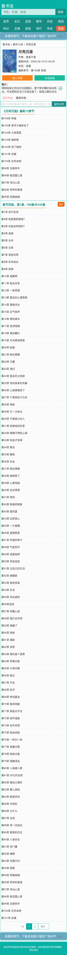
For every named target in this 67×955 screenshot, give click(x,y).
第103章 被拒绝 (10, 139)
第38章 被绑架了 (10, 475)
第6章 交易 (7, 247)
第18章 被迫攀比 (10, 333)
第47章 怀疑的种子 (11, 540)
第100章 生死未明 (11, 161)
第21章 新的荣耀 (10, 354)
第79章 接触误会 (10, 761)
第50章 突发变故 (10, 561)
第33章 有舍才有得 (11, 440)
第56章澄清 (7, 604)
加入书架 (17, 78)
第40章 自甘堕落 (10, 490)
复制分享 (59, 104)
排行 (39, 28)
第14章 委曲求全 (10, 304)
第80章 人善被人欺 (11, 768)
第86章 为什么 (9, 811)
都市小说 (18, 44)
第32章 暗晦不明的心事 (14, 433)
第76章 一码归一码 (11, 739)
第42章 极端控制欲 (11, 504)
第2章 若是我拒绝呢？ (13, 219)
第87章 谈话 (8, 818)
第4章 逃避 (7, 233)
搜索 (60, 12)
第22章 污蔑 (8, 361)
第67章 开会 (8, 682)
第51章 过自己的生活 (13, 568)
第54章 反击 (8, 590)
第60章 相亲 (8, 632)
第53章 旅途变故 (10, 582)
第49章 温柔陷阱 (10, 554)
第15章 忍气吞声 (10, 311)
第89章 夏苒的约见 (11, 832)
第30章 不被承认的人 (13, 418)
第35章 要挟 (8, 454)
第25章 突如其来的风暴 (14, 383)
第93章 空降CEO (10, 860)
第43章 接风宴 (9, 511)
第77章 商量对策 (10, 746)
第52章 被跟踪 (9, 575)
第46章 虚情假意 (10, 532)
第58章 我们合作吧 (11, 618)
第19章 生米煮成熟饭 (13, 340)
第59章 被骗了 (9, 625)
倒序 (61, 204)
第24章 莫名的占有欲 (13, 376)
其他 (28, 28)
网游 (61, 21)
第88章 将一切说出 (11, 825)
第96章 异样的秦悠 (11, 189)
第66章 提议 (8, 675)
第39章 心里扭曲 (10, 483)
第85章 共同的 (9, 803)
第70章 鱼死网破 (10, 704)
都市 (39, 21)
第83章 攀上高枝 (10, 789)
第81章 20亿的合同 (12, 775)
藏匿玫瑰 (21, 97)
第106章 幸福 (38, 70)
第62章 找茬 (8, 647)
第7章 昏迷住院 (9, 254)
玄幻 (17, 21)
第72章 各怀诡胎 (10, 718)
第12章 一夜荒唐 (10, 290)
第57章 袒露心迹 (10, 611)
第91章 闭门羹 (9, 846)
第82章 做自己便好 (11, 782)
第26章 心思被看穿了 (13, 390)
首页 (6, 21)
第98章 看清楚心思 (11, 175)
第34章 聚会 (8, 447)
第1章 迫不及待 (9, 212)
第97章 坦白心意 (10, 182)
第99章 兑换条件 (10, 168)
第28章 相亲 (8, 404)
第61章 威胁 (8, 639)
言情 (17, 28)
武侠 (28, 21)
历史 (50, 21)
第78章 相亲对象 (10, 754)
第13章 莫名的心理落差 (14, 297)
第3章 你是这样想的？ (13, 226)
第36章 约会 (8, 461)
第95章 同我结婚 (10, 196)
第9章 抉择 (7, 269)
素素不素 (31, 57)
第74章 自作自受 (10, 725)
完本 (50, 28)
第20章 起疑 (8, 347)
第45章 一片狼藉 (10, 525)
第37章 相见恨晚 (10, 468)
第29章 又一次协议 (11, 411)
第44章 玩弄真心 (10, 518)
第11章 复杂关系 (10, 283)
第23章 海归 (8, 368)
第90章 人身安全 (10, 839)
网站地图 (33, 949)
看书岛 (7, 6)
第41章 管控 (8, 497)
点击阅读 (50, 78)
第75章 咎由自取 (10, 732)
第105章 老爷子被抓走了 (15, 125)
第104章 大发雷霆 (11, 132)
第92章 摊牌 (8, 853)
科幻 (6, 28)
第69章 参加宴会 (10, 696)
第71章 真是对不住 (11, 711)
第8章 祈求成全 (9, 261)
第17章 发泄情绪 (10, 326)
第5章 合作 (7, 240)
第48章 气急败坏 (10, 547)
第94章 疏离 (8, 868)
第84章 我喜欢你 (10, 796)
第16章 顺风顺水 (10, 319)
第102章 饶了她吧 (11, 147)
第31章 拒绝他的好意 (13, 425)
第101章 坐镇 (8, 154)
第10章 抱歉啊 (9, 276)
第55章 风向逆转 (10, 597)
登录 (61, 28)
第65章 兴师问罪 (10, 668)
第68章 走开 (8, 689)
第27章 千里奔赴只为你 (14, 397)
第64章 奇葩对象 (10, 661)
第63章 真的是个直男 (13, 654)
